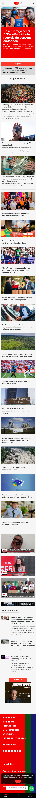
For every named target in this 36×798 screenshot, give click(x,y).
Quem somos (9, 734)
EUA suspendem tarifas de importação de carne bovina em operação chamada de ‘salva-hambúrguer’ (18, 179)
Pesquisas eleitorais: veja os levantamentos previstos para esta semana (15, 411)
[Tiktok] (17, 751)
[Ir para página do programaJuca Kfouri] (18, 702)
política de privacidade (25, 777)
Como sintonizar (11, 730)
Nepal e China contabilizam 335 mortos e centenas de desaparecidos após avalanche (23, 644)
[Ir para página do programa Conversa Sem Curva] (18, 605)
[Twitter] (12, 751)
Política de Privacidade (14, 738)
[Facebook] (15, 751)
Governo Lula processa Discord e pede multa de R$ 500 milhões (21, 659)
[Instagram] (9, 751)
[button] (3, 3)
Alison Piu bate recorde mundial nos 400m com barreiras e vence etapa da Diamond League (16, 270)
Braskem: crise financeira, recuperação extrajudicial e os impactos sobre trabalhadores (17, 440)
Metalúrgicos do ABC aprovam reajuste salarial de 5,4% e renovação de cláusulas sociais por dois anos (17, 107)
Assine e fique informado (15, 771)
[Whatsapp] (6, 751)
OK (18, 781)
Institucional (9, 722)
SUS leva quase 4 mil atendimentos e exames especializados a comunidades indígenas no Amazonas (17, 327)
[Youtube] (3, 751)
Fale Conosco (9, 726)
